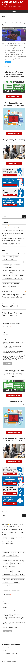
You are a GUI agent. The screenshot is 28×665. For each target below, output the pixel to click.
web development (15, 286)
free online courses (18, 262)
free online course (7, 262)
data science (10, 256)
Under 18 (6, 335)
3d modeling (6, 254)
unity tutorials (6, 281)
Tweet (9, 62)
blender (19, 254)
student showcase (7, 278)
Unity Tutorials (5, 647)
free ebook (13, 259)
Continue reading (6, 66)
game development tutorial (9, 267)
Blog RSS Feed (7, 291)
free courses (6, 259)
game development (16, 264)
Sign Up (5, 339)
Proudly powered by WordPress (9, 661)
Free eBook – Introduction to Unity (14, 230)
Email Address (7, 326)
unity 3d (20, 278)
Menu (14, 11)
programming (15, 275)
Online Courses (5, 650)
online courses (6, 275)
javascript (9, 272)
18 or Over (6, 334)
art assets (13, 254)
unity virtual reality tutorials (17, 281)
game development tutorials (10, 270)
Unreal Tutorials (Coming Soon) (9, 653)
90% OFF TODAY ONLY (14, 96)
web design (6, 286)
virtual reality (6, 283)
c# (24, 254)
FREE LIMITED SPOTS (14, 133)
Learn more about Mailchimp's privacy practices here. (13, 359)
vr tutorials (16, 283)
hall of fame (21, 270)
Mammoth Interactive (7, 238)
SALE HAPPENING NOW (14, 163)
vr (11, 283)
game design (6, 264)
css (4, 256)
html (4, 272)
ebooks (16, 256)
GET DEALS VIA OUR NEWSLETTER (11, 323)
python (22, 275)
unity (15, 278)
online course (17, 272)
